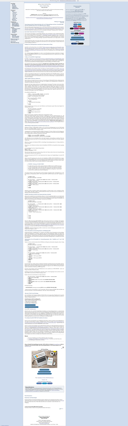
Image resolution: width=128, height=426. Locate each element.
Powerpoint (80, 17)
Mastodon (79, 26)
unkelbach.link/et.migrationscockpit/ (44, 373)
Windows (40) (15, 18)
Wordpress (80, 20)
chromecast (83, 20)
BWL (84, 9)
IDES (66, 16)
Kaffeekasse (74, 43)
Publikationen (14, 7)
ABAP (47, 377)
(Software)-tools (15, 22)
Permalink (43, 379)
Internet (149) (15, 14)
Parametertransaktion (76, 17)
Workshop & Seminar (16, 28)
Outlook (69, 17)
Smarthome (72, 19)
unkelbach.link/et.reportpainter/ (44, 371)
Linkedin (75, 24)
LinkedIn (50, 383)
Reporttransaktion (76, 18)
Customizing (70, 15)
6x (61, 348)
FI (80, 15)
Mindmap (83, 16)
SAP (46, 379)
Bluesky (44, 383)
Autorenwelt (76, 28)
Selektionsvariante (68, 19)
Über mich (14, 5)
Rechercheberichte (68, 18)
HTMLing (14, 35)
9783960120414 (33, 309)
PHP (70, 17)
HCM (86, 15)
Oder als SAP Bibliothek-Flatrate (31, 307)
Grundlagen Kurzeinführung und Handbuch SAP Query (39, 338)
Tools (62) (14, 17)
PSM (72, 17)
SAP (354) (14, 16)
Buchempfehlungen (15, 25)
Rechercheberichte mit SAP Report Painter (44, 18)
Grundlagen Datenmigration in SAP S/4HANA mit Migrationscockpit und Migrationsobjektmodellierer (44, 17)
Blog (13, 11)
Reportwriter (81, 18)
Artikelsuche (15, 20)
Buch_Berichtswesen (75, 12)
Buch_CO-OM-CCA (80, 12)
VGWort (86, 19)
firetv (86, 20)
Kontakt (13, 4)
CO (42, 377)
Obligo (67, 17)
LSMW (81, 16)
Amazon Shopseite (15, 37)
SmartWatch (14, 31)
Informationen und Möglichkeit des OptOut (68, 0)
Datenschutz (76, 15)
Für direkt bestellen (30, 305)
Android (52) (15, 12)
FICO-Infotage (83, 15)
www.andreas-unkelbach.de (44, 423)
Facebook (39, 383)
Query (45, 377)
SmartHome (14, 30)
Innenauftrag (69, 16)
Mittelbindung (86, 16)
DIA (73, 15)
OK (78, 0)
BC (82, 9)
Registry (73, 18)
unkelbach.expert (15, 8)
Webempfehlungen (15, 24)
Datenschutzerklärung (15, 42)
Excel (79, 15)
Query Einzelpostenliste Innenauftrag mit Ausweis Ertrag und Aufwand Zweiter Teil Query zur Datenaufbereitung (44, 322)
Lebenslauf (14, 6)
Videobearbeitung (68, 20)
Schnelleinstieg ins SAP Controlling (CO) (50, 34)
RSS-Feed (14, 19)
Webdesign (74, 20)
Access (68, 9)
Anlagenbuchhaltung (72, 9)
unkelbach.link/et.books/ (44, 369)
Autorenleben (14, 29)
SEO (85, 18)
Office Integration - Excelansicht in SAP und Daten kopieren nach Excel (41, 121)
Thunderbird (82, 19)
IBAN (87, 15)
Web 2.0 (72, 20)
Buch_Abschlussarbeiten (69, 12)
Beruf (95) (14, 13)
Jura (71, 16)
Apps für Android (15, 23)
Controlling (67, 15)
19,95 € (72, 33)
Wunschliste (80, 43)
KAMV (73, 16)
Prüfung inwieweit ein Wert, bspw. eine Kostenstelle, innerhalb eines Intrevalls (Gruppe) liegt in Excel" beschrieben (44, 48)
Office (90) (14, 15)
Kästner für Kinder (15, 36)
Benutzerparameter (68, 11)
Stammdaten (39, 377)
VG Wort (13, 32)
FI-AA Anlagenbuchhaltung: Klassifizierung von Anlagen (37, 326)
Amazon (71, 28)
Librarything (82, 28)
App (76, 9)
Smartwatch (75, 19)
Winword (77, 20)
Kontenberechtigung (77, 16)
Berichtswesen (51, 377)
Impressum (13, 41)
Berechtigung (73, 11)
